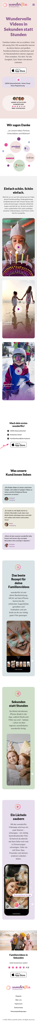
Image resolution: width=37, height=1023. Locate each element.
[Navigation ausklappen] (33, 5)
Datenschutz (18, 1008)
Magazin (18, 996)
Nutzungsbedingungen (18, 1011)
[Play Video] (18, 247)
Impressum (18, 1004)
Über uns (18, 1000)
